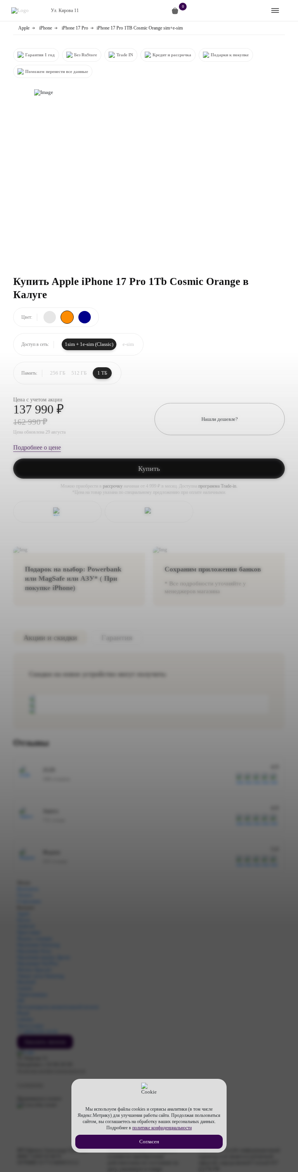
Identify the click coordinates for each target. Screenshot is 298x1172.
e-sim (128, 344)
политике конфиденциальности (162, 1127)
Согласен (149, 1141)
